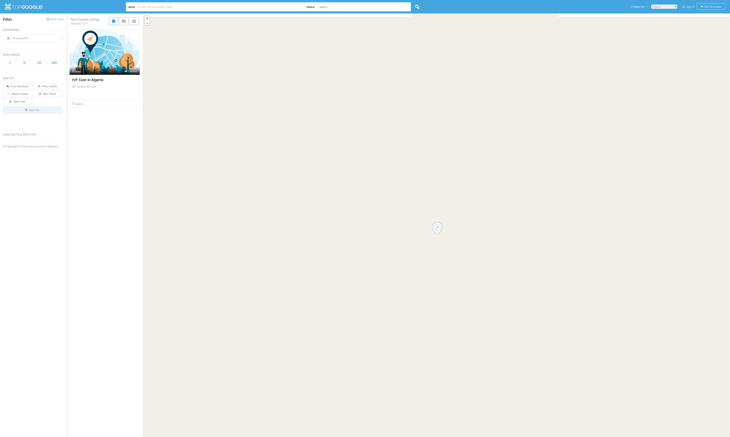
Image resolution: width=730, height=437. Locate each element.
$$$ (39, 62)
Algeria (79, 103)
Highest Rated (19, 93)
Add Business (712, 6)
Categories (638, 6)
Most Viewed (49, 86)
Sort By (8, 78)
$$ (24, 62)
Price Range (11, 54)
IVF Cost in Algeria (87, 79)
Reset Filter (56, 19)
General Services (86, 86)
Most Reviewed (19, 86)
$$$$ (54, 62)
